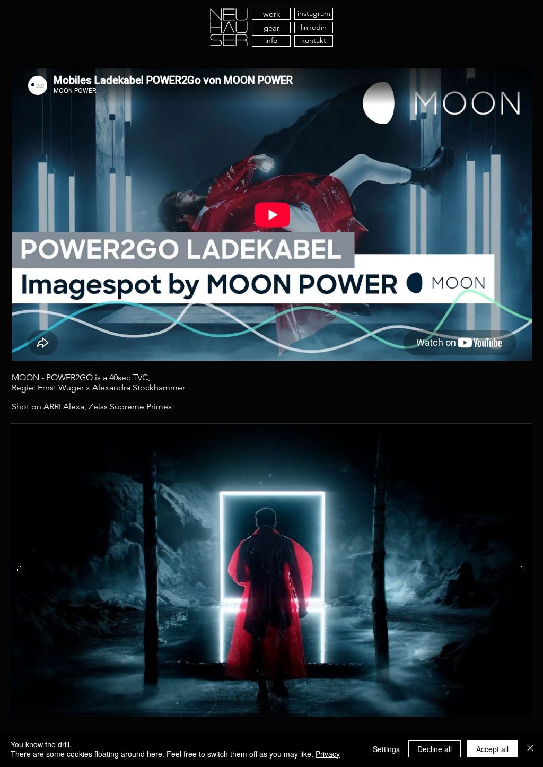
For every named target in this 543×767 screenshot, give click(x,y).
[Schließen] (530, 749)
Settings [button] (386, 749)
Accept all (492, 749)
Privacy (328, 753)
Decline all (434, 749)
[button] (271, 570)
